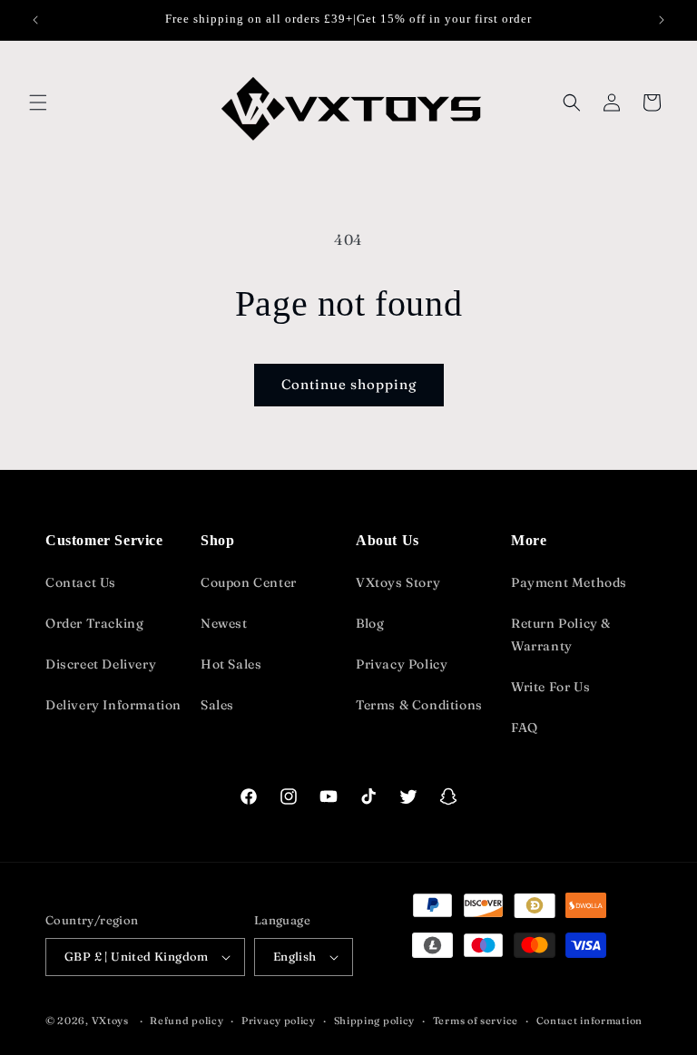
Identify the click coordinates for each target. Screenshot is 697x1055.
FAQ (524, 727)
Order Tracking (94, 623)
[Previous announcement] (35, 20)
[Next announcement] (662, 20)
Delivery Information (113, 705)
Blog (370, 623)
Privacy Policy (401, 664)
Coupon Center (249, 582)
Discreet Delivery (100, 664)
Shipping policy (375, 1020)
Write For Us (550, 687)
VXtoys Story (398, 582)
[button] (38, 102)
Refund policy (186, 1020)
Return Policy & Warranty (561, 634)
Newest (224, 623)
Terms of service (475, 1020)
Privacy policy (278, 1020)
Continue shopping (349, 384)
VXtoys (110, 1020)
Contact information (589, 1020)
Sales (217, 705)
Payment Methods (569, 582)
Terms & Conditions (419, 705)
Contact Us (80, 582)
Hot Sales (231, 664)
